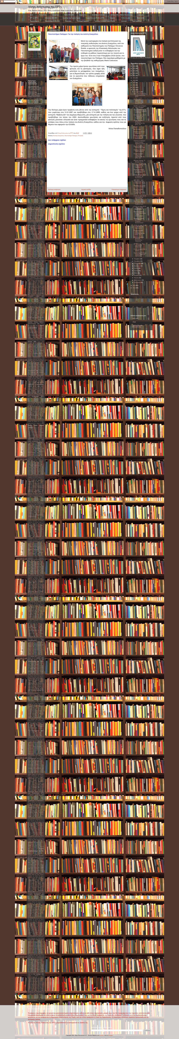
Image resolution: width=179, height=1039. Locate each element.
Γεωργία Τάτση (38, 250)
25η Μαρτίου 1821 (35, 130)
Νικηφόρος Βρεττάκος (32, 616)
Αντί (29, 180)
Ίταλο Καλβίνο (32, 473)
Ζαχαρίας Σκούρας (38, 409)
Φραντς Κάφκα (31, 865)
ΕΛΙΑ (41, 359)
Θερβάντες (39, 462)
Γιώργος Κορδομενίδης (38, 271)
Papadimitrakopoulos (32, 977)
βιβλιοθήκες (34, 225)
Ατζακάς (30, 212)
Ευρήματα (112, 18)
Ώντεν (40, 910)
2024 (134, 71)
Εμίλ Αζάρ (38, 364)
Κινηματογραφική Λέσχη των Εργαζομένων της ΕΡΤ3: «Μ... (139, 122)
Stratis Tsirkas (33, 990)
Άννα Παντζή (40, 177)
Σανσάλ (34, 759)
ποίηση (42, 717)
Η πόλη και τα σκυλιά (34, 434)
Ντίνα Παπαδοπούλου (36, 639)
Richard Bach (31, 984)
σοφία (29, 772)
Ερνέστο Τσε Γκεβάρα (39, 381)
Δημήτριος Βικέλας (38, 307)
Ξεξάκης (30, 646)
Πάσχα (36, 703)
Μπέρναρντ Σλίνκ (38, 603)
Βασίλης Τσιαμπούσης (36, 219)
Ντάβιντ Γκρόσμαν (33, 637)
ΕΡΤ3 (34, 386)
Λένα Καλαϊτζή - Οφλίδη (35, 529)
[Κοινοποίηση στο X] (87, 133)
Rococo (37, 984)
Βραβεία (30, 239)
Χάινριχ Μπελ (31, 874)
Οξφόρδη (32, 673)
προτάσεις (39, 734)
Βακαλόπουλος (33, 215)
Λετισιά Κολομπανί (37, 532)
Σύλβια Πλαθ (33, 790)
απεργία (39, 195)
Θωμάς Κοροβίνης (40, 464)
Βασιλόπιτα (39, 221)
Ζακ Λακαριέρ (33, 406)
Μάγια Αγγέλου (39, 543)
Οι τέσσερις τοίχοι (33, 667)
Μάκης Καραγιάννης (36, 551)
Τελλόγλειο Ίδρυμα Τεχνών (35, 812)
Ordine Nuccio (36, 972)
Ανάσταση (30, 167)
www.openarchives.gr (32, 998)
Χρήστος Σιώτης (32, 889)
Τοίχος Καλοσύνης (38, 839)
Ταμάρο (33, 806)
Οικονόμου (41, 667)
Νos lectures (39, 643)
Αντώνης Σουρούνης (39, 186)
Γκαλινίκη (40, 286)
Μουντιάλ (32, 594)
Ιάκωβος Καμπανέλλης (33, 467)
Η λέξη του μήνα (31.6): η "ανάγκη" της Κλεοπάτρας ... (140, 137)
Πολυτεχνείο (30, 725)
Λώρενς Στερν (39, 542)
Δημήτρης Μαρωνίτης (39, 304)
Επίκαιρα (32, 372)
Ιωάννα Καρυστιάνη (39, 474)
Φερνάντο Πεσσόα (32, 855)
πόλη (40, 719)
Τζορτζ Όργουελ (31, 825)
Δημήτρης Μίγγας (33, 306)
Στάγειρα (36, 777)
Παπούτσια (38, 696)
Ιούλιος (34, 468)
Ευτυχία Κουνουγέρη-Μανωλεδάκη (36, 399)
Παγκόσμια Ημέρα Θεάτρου (38, 677)
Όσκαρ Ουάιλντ (33, 676)
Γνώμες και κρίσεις (38, 291)
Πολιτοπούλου (31, 720)
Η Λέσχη (35, 428)
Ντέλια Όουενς (33, 639)
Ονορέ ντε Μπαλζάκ (39, 671)
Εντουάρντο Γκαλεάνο (37, 369)
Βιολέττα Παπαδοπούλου (36, 233)
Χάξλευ (36, 876)
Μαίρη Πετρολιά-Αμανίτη (36, 546)
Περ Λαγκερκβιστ (38, 710)
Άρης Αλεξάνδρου (34, 199)
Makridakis (39, 962)
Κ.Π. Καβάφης (31, 480)
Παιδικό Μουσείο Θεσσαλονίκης (138, 326)
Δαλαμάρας (30, 297)
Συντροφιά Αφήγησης (83, 21)
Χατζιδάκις (37, 881)
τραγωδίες (39, 843)
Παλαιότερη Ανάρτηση (119, 189)
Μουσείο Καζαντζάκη (34, 597)
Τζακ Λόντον (39, 820)
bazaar (31, 917)
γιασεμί (38, 261)
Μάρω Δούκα (39, 575)
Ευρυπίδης (39, 398)
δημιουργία (31, 309)
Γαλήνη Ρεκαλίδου (38, 244)
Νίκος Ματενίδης (32, 627)
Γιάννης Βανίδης (40, 252)
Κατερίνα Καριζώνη (34, 490)
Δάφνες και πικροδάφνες (33, 299)
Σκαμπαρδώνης (38, 765)
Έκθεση (31, 347)
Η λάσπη (37, 423)
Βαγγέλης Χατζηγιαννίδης (38, 213)
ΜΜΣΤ (29, 588)
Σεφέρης (34, 762)
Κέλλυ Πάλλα (38, 493)
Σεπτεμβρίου (137, 263)
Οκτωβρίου (137, 261)
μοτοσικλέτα (35, 593)
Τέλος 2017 (39, 813)
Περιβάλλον (30, 711)
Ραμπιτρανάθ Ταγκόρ (33, 745)
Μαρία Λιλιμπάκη (34, 562)
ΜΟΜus (38, 590)
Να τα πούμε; (137, 129)
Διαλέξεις (30, 319)
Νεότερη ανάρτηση (54, 189)
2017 (134, 87)
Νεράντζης (39, 614)
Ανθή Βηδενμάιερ (40, 173)
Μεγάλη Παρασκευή (39, 578)
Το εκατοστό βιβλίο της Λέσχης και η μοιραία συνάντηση (140, 111)
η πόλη (42, 432)
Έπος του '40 (41, 374)
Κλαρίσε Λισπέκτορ (32, 500)
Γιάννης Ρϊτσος (32, 257)
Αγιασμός (30, 138)
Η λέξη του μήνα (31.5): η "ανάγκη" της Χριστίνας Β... (140, 166)
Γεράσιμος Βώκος (32, 247)
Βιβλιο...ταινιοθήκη (38, 224)
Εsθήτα (31, 405)
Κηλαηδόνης (39, 499)
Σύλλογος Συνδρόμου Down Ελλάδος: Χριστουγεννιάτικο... (140, 142)
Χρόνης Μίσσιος (31, 901)
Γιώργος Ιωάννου (32, 267)
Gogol (42, 945)
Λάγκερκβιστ (30, 527)
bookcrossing (31, 922)
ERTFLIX (34, 936)
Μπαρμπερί (32, 601)
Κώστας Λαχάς (38, 522)
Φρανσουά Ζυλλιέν (38, 864)
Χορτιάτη (30, 884)
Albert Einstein (31, 912)
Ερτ (30, 382)
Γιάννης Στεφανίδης (39, 258)
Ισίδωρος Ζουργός (32, 470)
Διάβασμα (39, 316)
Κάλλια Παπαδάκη (37, 486)
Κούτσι (29, 509)
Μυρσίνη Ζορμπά (40, 611)
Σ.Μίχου (39, 755)
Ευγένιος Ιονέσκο (31, 395)
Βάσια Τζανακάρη (32, 216)
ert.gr (134, 322)
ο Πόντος (32, 656)
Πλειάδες (40, 716)
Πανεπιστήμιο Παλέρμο (71, 135)
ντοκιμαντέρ (30, 642)
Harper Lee (36, 948)
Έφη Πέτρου (40, 404)
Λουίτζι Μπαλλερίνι (38, 539)
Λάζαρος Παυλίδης (40, 527)
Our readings (37, 974)
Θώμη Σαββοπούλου (35, 465)
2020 (134, 80)
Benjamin (30, 919)
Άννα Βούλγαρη (38, 176)
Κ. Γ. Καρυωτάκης (32, 478)
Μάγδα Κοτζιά (31, 543)
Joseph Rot (31, 956)
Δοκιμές (42, 331)
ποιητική (32, 719)
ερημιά (37, 376)
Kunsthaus (37, 958)
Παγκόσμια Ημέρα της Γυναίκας (37, 680)
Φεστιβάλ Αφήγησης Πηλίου (36, 857)
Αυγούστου (137, 266)
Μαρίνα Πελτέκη (34, 571)
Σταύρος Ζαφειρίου (32, 780)
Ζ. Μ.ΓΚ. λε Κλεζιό (39, 405)
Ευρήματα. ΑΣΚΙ (31, 398)
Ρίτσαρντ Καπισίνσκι (34, 748)
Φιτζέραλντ (38, 862)
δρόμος (32, 332)
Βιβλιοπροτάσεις (32, 229)
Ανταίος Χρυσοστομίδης (36, 179)
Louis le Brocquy (33, 961)
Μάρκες (32, 574)
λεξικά (42, 529)
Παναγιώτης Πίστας (38, 684)
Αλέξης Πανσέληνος (38, 156)
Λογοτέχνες (38, 536)
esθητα (39, 936)
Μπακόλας (41, 600)
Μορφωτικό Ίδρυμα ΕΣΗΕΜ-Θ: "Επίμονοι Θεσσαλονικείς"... (139, 221)
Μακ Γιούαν (31, 548)
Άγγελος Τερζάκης (38, 137)
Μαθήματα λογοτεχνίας (39, 545)
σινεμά (37, 764)
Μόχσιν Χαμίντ (34, 600)
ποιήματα (36, 717)
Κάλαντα (37, 484)
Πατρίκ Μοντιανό (34, 704)
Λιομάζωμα (30, 535)
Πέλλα (33, 707)
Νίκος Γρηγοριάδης (34, 620)
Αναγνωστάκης (31, 163)
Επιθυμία (41, 370)
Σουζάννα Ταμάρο (38, 771)
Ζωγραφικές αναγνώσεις (34, 414)
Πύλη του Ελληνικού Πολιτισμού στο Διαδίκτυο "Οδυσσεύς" (36, 741)
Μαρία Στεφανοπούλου (33, 568)
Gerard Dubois (32, 943)
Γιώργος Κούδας (33, 273)
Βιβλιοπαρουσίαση (35, 228)
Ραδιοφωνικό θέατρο (39, 742)
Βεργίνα (29, 222)
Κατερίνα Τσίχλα (33, 491)
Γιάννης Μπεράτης (38, 255)
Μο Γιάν (40, 588)
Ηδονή (30, 438)
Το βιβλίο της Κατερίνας (35, 829)
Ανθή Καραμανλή (34, 174)
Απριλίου (136, 275)
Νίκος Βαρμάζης (40, 619)
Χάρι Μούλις (31, 878)
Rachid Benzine (40, 980)
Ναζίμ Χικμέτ (33, 613)
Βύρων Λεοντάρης (38, 242)
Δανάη (36, 297)
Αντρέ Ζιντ (33, 185)
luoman (102, 1035)
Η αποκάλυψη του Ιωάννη (35, 419)
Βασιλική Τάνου (31, 221)
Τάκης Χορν (41, 804)
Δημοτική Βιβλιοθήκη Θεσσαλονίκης (36, 312)
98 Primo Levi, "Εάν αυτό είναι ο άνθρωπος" (139, 245)
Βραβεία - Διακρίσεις (37, 239)
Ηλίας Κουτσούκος (34, 439)
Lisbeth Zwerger (38, 959)
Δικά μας (141, 15)
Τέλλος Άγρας (31, 813)
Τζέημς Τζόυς (31, 822)
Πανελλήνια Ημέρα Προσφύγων (35, 686)
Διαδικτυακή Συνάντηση (98, 15)
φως (42, 867)
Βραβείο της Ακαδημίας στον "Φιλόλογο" (140, 106)
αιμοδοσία (39, 144)
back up (42, 916)
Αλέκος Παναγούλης (32, 148)
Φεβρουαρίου (138, 280)
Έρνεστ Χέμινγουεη (34, 379)
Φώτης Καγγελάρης (35, 868)
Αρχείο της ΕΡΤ (34, 208)
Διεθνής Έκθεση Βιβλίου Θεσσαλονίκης (121, 15)
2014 (134, 288)
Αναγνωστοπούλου (32, 164)
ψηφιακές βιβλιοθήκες (33, 904)
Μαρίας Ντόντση (40, 569)
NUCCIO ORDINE (36, 969)
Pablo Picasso (33, 975)
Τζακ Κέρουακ (31, 820)
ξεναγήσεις (30, 645)
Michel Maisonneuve (33, 965)
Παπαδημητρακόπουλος (33, 693)
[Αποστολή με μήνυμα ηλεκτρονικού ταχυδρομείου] (84, 133)
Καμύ (35, 487)
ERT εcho (135, 318)
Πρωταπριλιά (31, 735)
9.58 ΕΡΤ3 (39, 136)
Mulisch (31, 968)
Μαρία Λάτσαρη (40, 561)
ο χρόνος (37, 658)
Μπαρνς (40, 601)
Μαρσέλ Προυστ (31, 575)
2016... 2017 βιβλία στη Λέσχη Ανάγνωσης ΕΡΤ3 (140, 95)
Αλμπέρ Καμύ (31, 159)
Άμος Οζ (30, 160)
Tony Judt (40, 992)
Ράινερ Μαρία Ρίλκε (36, 744)
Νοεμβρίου (137, 259)
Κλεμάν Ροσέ (32, 503)
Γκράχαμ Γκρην (33, 289)
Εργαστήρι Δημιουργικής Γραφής (71, 18)
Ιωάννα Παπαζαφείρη (34, 475)
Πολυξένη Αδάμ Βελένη (35, 723)
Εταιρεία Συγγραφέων (39, 389)
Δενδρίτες (40, 302)
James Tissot (33, 954)
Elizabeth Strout (38, 932)
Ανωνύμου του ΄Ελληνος (33, 189)
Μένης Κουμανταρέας (32, 581)
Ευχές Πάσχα (35, 402)
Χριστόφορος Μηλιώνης (37, 900)
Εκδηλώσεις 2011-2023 (51, 18)
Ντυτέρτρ (32, 643)
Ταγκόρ (29, 803)
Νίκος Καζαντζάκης (39, 623)
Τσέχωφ (42, 846)
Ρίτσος (42, 748)
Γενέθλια (30, 245)
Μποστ (29, 608)
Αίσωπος (35, 146)
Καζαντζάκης (31, 481)
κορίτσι (30, 506)
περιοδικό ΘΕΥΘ (38, 711)
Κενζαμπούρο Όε (38, 494)
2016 (134, 89)
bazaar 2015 (39, 917)
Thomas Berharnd (32, 992)
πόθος (29, 717)
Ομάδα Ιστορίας (38, 670)
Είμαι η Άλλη (39, 340)
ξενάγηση (38, 645)
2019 (134, 82)
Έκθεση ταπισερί (38, 352)
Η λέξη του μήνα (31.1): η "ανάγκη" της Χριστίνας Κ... (140, 226)
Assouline (36, 916)
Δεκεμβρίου (137, 92)
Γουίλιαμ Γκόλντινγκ (32, 293)
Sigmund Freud (38, 987)
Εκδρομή (41, 346)
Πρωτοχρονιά (40, 736)
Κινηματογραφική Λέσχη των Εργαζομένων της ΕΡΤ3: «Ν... (139, 232)
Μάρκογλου (39, 574)
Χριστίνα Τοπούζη (32, 896)
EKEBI (37, 930)
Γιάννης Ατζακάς (31, 252)
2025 (134, 68)
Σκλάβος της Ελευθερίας (34, 768)
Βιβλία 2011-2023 (69, 15)
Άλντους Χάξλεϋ (39, 159)
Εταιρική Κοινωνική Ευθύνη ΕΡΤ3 (95, 18)
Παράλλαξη (30, 697)
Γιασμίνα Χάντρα (32, 263)
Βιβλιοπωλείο (31, 231)
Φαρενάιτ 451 (31, 852)
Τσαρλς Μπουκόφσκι (32, 846)
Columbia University (34, 926)
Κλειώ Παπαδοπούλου (39, 501)
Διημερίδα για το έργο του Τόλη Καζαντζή (139, 186)
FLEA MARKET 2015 (33, 939)
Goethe (37, 945)
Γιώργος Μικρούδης (34, 276)
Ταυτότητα (124, 21)
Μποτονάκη (38, 608)
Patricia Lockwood (40, 978)
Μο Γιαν (34, 588)
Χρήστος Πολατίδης (37, 887)
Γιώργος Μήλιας (40, 274)
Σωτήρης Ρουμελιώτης (33, 796)
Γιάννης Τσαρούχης (34, 260)
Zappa (34, 1000)
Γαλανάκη (30, 244)
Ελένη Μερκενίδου (38, 354)
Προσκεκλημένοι (34, 21)
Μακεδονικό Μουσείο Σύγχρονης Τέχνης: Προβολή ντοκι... (139, 202)
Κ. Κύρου (40, 478)
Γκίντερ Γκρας (35, 287)
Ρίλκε (42, 746)
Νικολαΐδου (32, 619)
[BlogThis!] (86, 133)
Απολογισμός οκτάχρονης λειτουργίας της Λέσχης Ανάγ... (138, 101)
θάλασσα (37, 448)
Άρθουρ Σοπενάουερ (33, 202)
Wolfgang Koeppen (38, 997)
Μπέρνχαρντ (30, 604)
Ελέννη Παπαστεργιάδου (34, 357)
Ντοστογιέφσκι (40, 642)
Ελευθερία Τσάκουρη (32, 359)
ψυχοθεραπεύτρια (32, 910)
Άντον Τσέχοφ (31, 183)
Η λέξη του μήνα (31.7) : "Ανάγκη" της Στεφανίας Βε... (140, 116)
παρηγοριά (31, 700)
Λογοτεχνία (30, 538)
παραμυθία (39, 697)
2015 (134, 285)
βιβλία (31, 24)
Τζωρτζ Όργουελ (40, 825)
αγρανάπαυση (39, 140)
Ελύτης (31, 364)
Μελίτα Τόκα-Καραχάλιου (35, 579)
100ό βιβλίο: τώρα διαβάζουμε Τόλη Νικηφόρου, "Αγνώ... (140, 181)
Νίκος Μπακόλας (40, 629)
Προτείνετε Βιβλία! (33, 74)
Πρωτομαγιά (31, 736)
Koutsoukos (39, 956)
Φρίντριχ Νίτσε (37, 867)
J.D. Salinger (41, 952)
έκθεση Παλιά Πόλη (32, 350)
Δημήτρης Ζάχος (32, 303)
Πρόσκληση (30, 734)
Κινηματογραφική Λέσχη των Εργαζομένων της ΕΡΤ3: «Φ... (139, 191)
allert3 (37, 912)
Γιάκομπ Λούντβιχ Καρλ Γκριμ (35, 251)
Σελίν (29, 762)
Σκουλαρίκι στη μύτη (32, 770)
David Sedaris (35, 927)
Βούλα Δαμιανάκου (38, 238)
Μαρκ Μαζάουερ (40, 572)
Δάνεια (40, 297)
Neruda (36, 968)
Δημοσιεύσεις (82, 15)
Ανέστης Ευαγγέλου (58, 135)
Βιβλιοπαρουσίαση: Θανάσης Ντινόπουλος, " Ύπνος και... (139, 239)
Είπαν (30, 341)
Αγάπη (30, 137)
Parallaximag (31, 978)
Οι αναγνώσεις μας (36, 660)
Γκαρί (29, 287)
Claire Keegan (40, 925)
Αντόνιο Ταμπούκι (40, 183)
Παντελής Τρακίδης (36, 690)
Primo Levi (32, 980)
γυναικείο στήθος (33, 296)
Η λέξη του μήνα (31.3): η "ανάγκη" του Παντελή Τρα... (140, 197)
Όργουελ (37, 673)
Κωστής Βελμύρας (39, 525)
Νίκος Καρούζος (34, 624)
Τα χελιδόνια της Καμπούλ (36, 802)
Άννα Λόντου (31, 177)
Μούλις (42, 593)
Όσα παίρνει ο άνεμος (39, 674)
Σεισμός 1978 (31, 761)
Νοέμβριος (30, 633)
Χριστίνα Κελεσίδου (34, 894)
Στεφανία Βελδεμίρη (34, 785)
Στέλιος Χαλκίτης (31, 784)
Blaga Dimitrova (38, 920)
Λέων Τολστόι (39, 533)
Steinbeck (36, 988)
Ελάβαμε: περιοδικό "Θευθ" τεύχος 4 (139, 150)
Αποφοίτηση (55, 15)
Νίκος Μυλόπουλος (34, 630)
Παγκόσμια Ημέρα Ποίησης (37, 678)
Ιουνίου (136, 270)
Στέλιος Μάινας (37, 783)
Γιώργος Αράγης (38, 265)
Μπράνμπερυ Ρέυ (32, 610)
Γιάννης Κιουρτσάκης (34, 254)
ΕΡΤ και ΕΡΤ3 (34, 18)
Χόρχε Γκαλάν (38, 884)
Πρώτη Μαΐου (39, 735)
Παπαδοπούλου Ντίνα (34, 694)
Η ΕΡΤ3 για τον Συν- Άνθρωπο (139, 132)
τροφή (29, 845)
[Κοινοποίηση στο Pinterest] (91, 133)
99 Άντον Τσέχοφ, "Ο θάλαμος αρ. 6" (139, 161)
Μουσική (41, 598)
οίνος (31, 668)
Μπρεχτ (40, 610)
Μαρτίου (136, 277)
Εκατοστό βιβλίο (38, 343)
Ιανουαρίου (137, 282)
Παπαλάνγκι (30, 696)
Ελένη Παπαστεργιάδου (34, 356)
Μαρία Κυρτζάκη (31, 561)
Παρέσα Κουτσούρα (34, 699)
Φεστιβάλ (41, 855)
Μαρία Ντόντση (38, 564)
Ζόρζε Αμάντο (39, 412)
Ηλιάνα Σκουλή (38, 438)
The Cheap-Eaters (38, 991)
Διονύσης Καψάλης (34, 331)
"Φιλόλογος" (30, 128)
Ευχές (31, 401)
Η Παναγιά (35, 432)
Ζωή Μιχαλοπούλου (33, 415)
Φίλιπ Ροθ (36, 861)
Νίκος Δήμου (37, 621)
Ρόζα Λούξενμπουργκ (34, 749)
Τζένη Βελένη (31, 823)
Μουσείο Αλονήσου (40, 594)
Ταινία (35, 803)
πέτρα (40, 713)
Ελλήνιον (42, 363)
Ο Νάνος (42, 655)
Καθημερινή (36, 483)
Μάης (29, 545)
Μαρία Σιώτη (38, 566)
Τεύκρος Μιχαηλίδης (36, 817)
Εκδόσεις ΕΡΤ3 (32, 346)
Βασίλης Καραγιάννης (39, 218)
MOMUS (34, 966)
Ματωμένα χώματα (32, 577)
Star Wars (30, 988)
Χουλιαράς (30, 886)
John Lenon (39, 955)
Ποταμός (38, 725)
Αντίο (31, 15)
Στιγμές (35, 787)
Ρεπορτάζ (80, 135)
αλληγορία (40, 157)
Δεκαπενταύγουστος (32, 302)
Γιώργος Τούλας (32, 281)
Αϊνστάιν (30, 146)
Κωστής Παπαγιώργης (36, 526)
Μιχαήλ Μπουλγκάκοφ (33, 585)
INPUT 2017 (31, 951)
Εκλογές (30, 353)
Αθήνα (36, 143)
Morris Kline (41, 966)
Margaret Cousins (32, 964)
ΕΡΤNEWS (30, 389)
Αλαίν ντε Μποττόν (38, 147)
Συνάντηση (68, 21)
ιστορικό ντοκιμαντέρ (37, 471)
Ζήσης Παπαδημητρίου (33, 411)
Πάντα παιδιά (140, 18)
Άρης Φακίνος (38, 200)
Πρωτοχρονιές (33, 738)
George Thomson (38, 942)
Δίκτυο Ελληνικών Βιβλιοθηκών (37, 329)
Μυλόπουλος (31, 611)
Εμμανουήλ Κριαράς (32, 366)
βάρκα (39, 215)
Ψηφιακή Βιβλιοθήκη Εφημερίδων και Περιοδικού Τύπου (36, 906)
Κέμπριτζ (30, 494)
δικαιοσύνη (41, 328)
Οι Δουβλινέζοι (31, 662)
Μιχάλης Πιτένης (37, 587)
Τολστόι (37, 842)
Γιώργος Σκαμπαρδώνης (36, 280)
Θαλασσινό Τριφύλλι (32, 449)
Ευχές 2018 (37, 401)
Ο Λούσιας (35, 655)
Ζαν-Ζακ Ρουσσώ (36, 408)
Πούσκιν (30, 726)
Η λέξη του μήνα (125, 18)
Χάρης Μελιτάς (38, 877)
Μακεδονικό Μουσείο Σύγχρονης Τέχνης (36, 548)
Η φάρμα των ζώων (37, 435)
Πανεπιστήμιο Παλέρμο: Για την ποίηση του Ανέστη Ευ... (140, 254)
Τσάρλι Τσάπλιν (38, 845)
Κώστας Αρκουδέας (32, 520)
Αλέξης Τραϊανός (32, 157)
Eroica (29, 936)
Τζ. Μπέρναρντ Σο (38, 819)
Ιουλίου (136, 268)
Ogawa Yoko (36, 971)
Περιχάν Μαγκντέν (32, 713)
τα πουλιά (34, 799)
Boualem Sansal (40, 922)
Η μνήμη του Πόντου (37, 431)
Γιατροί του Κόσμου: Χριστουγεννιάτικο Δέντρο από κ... (139, 171)
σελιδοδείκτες (39, 761)
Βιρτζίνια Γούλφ (37, 235)
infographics (39, 949)
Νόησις (37, 633)
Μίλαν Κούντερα (38, 584)
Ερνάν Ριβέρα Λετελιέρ (39, 378)
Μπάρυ (29, 603)
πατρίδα (42, 703)
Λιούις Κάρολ (39, 535)
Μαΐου (136, 273)
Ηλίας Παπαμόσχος (33, 441)
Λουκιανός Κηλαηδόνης (33, 540)
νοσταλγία (30, 636)
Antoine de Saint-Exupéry (34, 915)
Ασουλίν (40, 211)
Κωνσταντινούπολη (32, 517)
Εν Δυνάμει (35, 367)
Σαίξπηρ (30, 757)
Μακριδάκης (30, 552)
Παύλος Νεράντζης (39, 706)
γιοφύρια (30, 265)
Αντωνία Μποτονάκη (36, 187)
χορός (39, 883)
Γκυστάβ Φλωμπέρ (37, 290)
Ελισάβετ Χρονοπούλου (33, 360)
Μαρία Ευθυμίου (38, 559)
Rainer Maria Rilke (34, 981)
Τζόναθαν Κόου (39, 823)
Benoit (36, 919)
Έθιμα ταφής (39, 334)
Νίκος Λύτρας (39, 626)
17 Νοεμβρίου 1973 (39, 128)
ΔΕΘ (39, 300)
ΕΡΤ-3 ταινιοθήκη (38, 384)
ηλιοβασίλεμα (40, 442)
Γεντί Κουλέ (38, 245)
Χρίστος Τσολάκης (38, 897)
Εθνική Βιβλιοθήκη (32, 335)
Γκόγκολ (42, 287)
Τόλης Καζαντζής (32, 841)
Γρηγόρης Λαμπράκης (36, 294)
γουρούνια (41, 293)
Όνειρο (30, 671)
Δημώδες (32, 313)
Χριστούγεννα (31, 899)
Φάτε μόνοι (39, 852)
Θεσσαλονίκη (31, 464)
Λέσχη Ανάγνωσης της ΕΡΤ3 (45, 7)
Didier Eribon (35, 929)
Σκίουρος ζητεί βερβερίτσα (34, 767)
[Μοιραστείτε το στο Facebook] (89, 133)
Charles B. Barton (34, 923)
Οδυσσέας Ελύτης (32, 659)
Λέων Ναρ (30, 533)
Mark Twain (39, 964)
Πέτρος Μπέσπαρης (32, 714)
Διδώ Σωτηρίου (38, 320)
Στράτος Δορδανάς (39, 788)
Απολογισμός (42, 15)
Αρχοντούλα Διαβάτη (33, 209)
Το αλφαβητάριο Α (34, 826)
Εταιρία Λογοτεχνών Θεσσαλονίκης (36, 391)
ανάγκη (35, 160)
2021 (134, 78)
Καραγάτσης (30, 489)
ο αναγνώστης (38, 646)
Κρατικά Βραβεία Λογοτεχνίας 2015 (139, 146)
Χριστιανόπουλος (38, 891)
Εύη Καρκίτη (40, 395)
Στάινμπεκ (39, 778)
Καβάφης (40, 480)
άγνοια (35, 138)
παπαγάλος (30, 691)
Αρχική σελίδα (86, 189)
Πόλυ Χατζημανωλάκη (39, 722)
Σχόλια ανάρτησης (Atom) (91, 195)
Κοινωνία (39, 504)
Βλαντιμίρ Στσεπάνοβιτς (33, 237)
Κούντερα (40, 507)
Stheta (42, 988)
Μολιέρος (30, 590)
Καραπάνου (39, 489)
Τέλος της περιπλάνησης (33, 815)
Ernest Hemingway (32, 933)
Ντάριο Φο (41, 637)
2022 (134, 75)
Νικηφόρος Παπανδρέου (38, 617)
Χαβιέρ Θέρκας (38, 873)
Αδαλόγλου (30, 141)
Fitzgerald (40, 938)
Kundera (30, 958)
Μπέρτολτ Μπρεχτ (40, 604)
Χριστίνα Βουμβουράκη (34, 893)
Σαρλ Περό (39, 759)
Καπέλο (40, 487)
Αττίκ (35, 212)
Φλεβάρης (30, 864)
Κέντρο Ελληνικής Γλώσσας (35, 496)
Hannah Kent (33, 946)
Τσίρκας (32, 848)
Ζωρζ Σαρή (37, 416)
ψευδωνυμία (38, 903)
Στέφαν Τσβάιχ (40, 784)
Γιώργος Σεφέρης (39, 278)
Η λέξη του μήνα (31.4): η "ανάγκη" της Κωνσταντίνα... (140, 176)
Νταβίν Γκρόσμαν (40, 636)
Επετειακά (31, 371)
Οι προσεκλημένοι (40, 665)
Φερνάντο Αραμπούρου (34, 854)
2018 (134, 85)
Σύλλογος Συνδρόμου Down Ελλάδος (105, 21)
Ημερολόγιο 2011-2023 (34, 445)
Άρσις (36, 203)
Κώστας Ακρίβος (38, 519)
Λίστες (29, 536)
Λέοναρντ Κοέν (33, 530)
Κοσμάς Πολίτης (38, 506)
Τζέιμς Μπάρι (38, 822)
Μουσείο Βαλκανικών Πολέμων (37, 595)
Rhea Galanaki (38, 982)
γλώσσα (30, 291)
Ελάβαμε (35, 353)
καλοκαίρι (30, 487)
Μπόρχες (40, 607)
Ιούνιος (40, 468)
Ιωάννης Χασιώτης (38, 477)
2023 (134, 73)
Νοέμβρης (39, 631)
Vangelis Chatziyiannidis (33, 994)
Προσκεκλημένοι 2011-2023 (52, 21)
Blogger (111, 1035)
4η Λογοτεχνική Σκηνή (37, 133)
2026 (134, 66)
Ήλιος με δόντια (36, 444)
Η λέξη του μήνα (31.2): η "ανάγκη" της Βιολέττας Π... (140, 208)
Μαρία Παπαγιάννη (32, 565)
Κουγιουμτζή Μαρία (32, 507)
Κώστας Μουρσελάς (32, 523)
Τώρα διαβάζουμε (137, 21)
